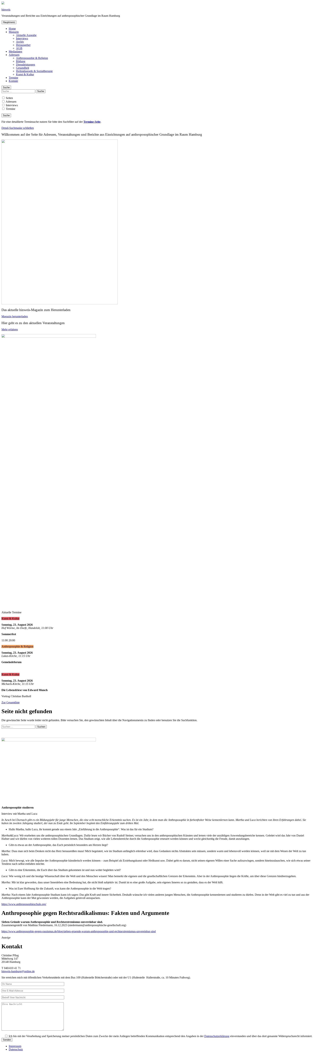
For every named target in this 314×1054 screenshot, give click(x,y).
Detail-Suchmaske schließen (17, 127)
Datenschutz (16, 1049)
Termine (13, 77)
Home (12, 28)
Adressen (14, 54)
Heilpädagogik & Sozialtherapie (34, 71)
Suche (6, 87)
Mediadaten (15, 51)
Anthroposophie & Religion (32, 58)
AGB (19, 48)
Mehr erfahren (9, 329)
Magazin (14, 31)
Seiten (9, 97)
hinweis (5, 9)
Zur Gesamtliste (10, 702)
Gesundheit (22, 67)
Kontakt (13, 80)
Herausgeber (23, 44)
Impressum (15, 1046)
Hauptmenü (9, 22)
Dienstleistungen (25, 64)
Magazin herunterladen (14, 316)
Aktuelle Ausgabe (26, 35)
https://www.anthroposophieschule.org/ (23, 904)
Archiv (20, 41)
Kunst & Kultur (25, 74)
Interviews (22, 38)
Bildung (20, 61)
